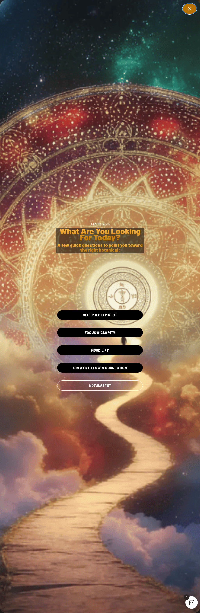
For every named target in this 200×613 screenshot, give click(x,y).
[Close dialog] (189, 8)
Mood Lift (100, 350)
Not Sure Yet (100, 385)
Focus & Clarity (100, 332)
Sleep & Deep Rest (100, 315)
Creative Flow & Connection (100, 368)
